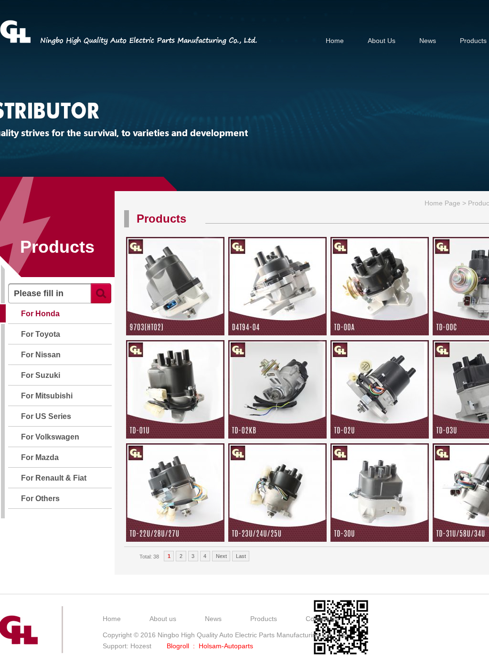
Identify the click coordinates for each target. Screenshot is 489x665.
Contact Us (322, 618)
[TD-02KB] (277, 436)
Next (221, 556)
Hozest (140, 646)
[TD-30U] (379, 539)
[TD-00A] (379, 333)
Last (241, 556)
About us (162, 618)
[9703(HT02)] (175, 333)
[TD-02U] (379, 436)
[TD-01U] (175, 436)
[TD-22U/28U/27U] (175, 539)
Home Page (442, 203)
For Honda (40, 314)
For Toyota (40, 334)
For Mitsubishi (47, 396)
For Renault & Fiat (53, 478)
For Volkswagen (50, 437)
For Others (40, 498)
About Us (381, 40)
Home (335, 40)
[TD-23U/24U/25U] (277, 539)
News (427, 40)
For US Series (46, 416)
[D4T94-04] (277, 333)
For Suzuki (40, 375)
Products (473, 40)
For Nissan (41, 355)
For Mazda (40, 457)
